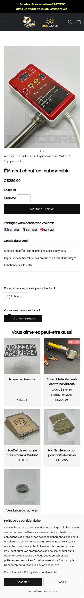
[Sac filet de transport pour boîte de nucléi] (62, 427)
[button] (42, 22)
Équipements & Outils (52, 156)
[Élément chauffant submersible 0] (42, 97)
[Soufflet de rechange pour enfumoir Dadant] (22, 427)
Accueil (9, 156)
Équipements (13, 161)
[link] (42, 590)
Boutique (25, 156)
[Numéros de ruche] (22, 356)
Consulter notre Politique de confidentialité (30, 572)
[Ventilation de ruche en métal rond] (22, 487)
